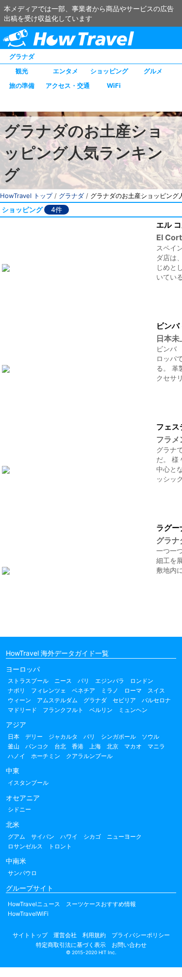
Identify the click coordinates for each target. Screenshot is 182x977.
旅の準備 (21, 85)
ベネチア (83, 690)
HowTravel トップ (26, 195)
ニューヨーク (124, 836)
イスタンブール (28, 782)
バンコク (37, 746)
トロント (60, 846)
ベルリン (101, 709)
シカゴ (92, 836)
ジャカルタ (63, 736)
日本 (13, 736)
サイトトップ (30, 935)
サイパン (42, 836)
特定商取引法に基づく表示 (71, 944)
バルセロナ (156, 700)
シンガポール (118, 736)
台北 (60, 746)
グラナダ (21, 56)
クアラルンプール (89, 756)
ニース (63, 680)
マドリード (22, 709)
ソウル (150, 736)
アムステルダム (57, 700)
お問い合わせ (129, 944)
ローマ (133, 690)
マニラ (156, 746)
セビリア (124, 700)
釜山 (13, 746)
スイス (156, 690)
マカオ (133, 746)
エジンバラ (109, 680)
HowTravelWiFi (28, 913)
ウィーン (19, 700)
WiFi (114, 85)
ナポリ (16, 690)
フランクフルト (63, 709)
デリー (34, 736)
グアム (16, 836)
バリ (89, 736)
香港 (77, 746)
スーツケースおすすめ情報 (101, 904)
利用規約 (94, 935)
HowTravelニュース (34, 904)
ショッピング (109, 71)
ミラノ (109, 690)
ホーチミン (45, 756)
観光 (22, 71)
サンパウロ (22, 873)
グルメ (153, 71)
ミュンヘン (133, 709)
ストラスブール (28, 680)
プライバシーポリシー (141, 935)
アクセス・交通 (68, 85)
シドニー (19, 809)
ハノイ (16, 756)
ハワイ (69, 836)
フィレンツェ (48, 690)
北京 (112, 746)
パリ (83, 680)
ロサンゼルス (25, 846)
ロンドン (141, 680)
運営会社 (65, 935)
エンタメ (65, 71)
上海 (95, 746)
